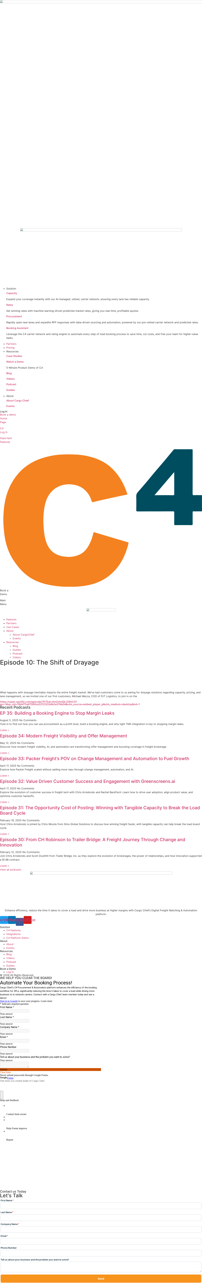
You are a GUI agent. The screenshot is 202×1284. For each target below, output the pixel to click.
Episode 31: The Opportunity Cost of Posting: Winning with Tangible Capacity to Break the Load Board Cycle (100, 810)
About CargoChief (23, 634)
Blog (9, 373)
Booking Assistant (17, 328)
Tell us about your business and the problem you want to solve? (35, 1260)
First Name (7, 1200)
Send (101, 1278)
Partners (11, 623)
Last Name (7, 1212)
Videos (10, 378)
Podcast (11, 384)
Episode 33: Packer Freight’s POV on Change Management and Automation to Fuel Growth (94, 758)
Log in (3, 411)
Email (4, 1236)
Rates (9, 304)
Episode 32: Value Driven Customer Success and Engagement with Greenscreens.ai (87, 781)
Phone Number (9, 1248)
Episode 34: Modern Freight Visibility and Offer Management (63, 735)
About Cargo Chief (17, 400)
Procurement (14, 316)
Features (11, 619)
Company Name (10, 1224)
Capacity (11, 293)
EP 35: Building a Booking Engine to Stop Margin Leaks (57, 713)
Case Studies (14, 356)
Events (10, 406)
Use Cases (12, 627)
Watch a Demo (15, 361)
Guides (10, 390)
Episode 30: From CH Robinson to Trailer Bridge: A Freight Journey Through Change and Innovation (92, 842)
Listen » (4, 730)
